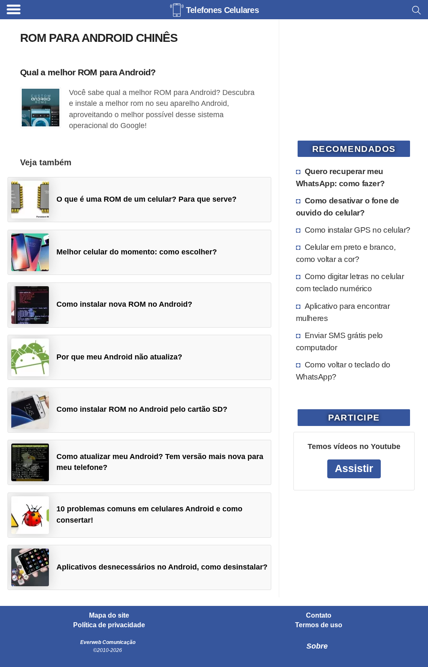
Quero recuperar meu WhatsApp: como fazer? (340, 177)
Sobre (317, 646)
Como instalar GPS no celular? (357, 229)
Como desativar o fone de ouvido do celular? (347, 206)
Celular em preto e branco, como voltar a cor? (346, 253)
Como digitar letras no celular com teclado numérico (350, 282)
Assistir (354, 468)
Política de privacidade (109, 625)
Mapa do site (109, 615)
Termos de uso (318, 625)
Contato (318, 615)
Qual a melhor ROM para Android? (88, 72)
